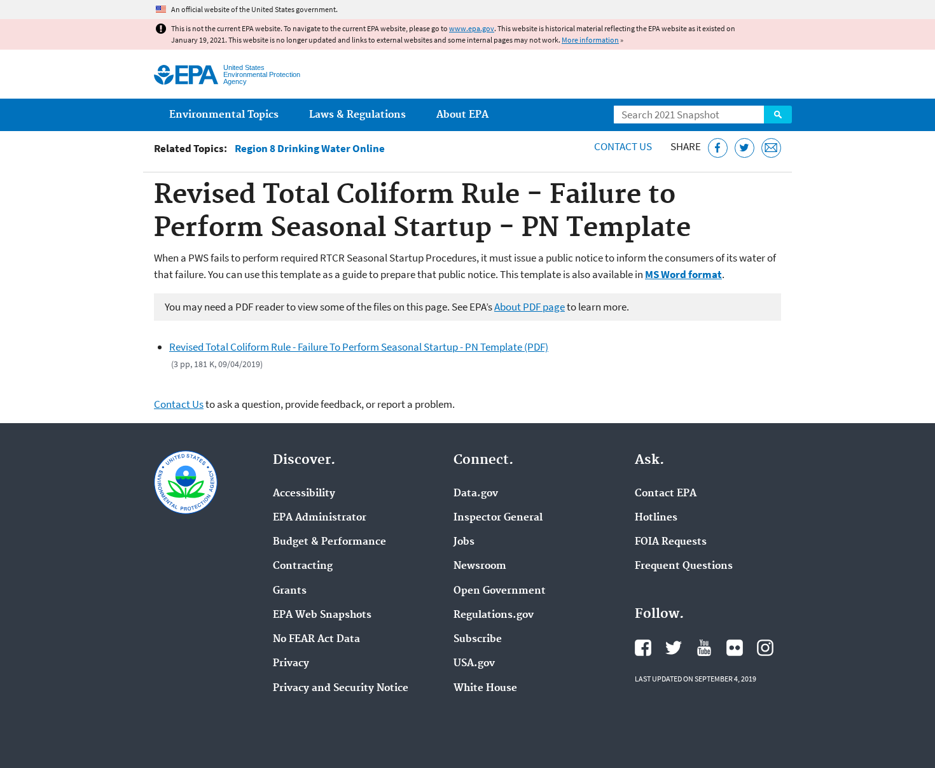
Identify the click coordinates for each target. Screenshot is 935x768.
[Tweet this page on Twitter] (744, 148)
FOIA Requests (671, 542)
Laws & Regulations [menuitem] (357, 115)
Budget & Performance (329, 542)
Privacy (291, 663)
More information (590, 40)
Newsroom (480, 566)
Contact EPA (665, 493)
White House (485, 688)
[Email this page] (771, 148)
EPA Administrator (319, 518)
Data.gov (476, 493)
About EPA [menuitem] (462, 115)
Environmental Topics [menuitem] (224, 115)
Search (778, 114)
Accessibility (304, 493)
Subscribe (478, 639)
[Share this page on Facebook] (718, 148)
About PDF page (529, 307)
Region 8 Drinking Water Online (310, 148)
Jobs (464, 542)
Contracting (303, 566)
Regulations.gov (494, 615)
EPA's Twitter (673, 647)
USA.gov (474, 663)
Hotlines (656, 518)
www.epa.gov (471, 28)
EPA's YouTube (704, 647)
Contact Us (623, 146)
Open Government (500, 591)
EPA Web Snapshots (322, 615)
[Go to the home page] (186, 75)
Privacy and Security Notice (340, 688)
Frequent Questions (684, 566)
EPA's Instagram (765, 647)
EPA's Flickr (734, 647)
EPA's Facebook (643, 647)
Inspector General (498, 518)
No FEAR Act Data (316, 639)
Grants (290, 591)
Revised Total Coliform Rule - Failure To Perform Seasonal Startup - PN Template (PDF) (358, 347)
